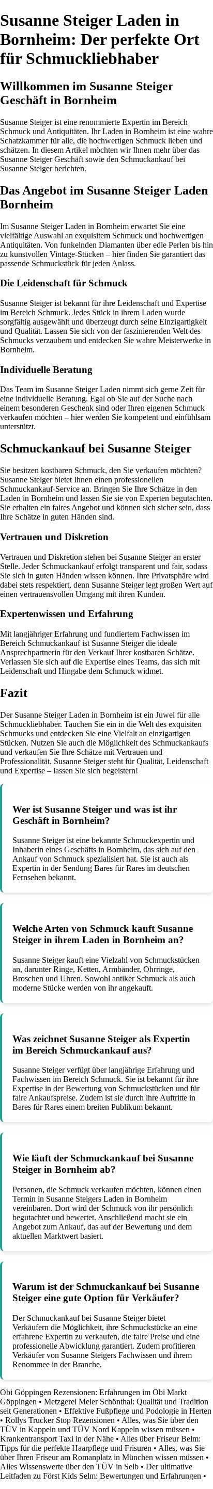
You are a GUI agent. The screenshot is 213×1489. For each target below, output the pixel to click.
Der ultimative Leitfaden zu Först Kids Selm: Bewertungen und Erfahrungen (100, 1471)
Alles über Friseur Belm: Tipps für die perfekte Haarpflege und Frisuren (100, 1443)
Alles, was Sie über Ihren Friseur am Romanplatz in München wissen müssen (102, 1453)
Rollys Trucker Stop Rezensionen (60, 1420)
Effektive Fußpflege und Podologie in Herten (137, 1410)
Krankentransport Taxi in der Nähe (57, 1438)
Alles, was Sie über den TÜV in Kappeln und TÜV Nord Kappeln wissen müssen (99, 1425)
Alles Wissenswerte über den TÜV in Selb (69, 1466)
